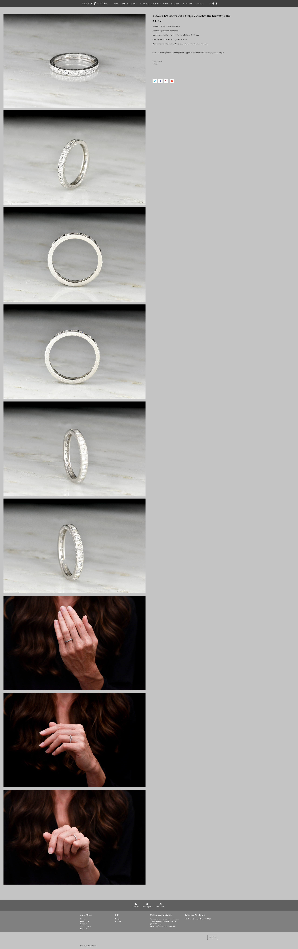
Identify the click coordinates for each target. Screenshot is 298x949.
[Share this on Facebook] (160, 81)
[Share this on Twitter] (154, 81)
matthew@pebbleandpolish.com (162, 926)
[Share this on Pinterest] (166, 81)
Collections (128, 3)
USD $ (211, 937)
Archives (156, 3)
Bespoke (144, 3)
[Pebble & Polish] (95, 3)
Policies (175, 3)
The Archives (85, 926)
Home (117, 3)
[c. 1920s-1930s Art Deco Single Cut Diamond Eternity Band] (74, 61)
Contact (199, 3)
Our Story (187, 3)
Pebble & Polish (91, 946)
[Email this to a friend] (172, 81)
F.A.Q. (165, 3)
